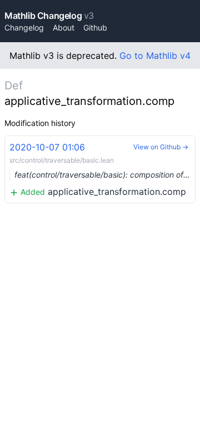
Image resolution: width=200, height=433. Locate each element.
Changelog (24, 27)
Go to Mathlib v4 (155, 55)
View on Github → (160, 147)
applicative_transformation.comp (102, 169)
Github (95, 27)
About (63, 27)
